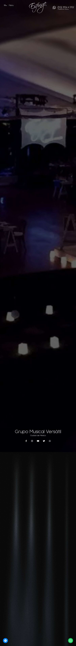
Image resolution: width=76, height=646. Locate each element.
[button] (5, 5)
